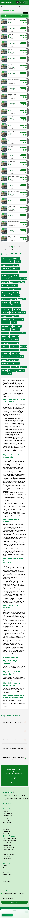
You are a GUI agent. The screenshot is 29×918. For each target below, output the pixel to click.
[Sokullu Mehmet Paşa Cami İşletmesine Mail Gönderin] (23, 127)
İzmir (15, 316)
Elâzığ (13, 299)
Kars (14, 323)
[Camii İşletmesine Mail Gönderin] (23, 105)
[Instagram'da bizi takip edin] (11, 804)
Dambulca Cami (11, 228)
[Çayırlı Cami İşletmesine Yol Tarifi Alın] (26, 150)
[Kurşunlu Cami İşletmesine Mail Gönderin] (23, 60)
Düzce (16, 296)
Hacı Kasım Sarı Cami (12, 183)
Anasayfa (3, 6)
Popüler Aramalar (7, 858)
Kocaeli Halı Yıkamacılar (8, 854)
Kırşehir (5, 333)
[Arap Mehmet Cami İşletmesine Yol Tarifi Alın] (26, 239)
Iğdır (13, 313)
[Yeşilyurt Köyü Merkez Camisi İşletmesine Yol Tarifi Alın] (26, 75)
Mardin (5, 343)
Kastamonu (7, 326)
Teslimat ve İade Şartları (8, 877)
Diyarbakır (6, 296)
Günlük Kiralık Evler (7, 815)
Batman (5, 279)
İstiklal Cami (10, 64)
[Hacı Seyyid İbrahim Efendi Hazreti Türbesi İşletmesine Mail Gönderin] (23, 224)
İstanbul (6, 316)
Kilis (13, 333)
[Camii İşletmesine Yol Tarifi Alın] (26, 105)
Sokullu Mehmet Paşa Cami (13, 124)
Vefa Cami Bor (10, 116)
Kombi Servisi (6, 824)
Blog (4, 870)
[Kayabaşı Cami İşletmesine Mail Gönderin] (23, 202)
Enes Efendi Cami (11, 206)
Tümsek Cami (10, 34)
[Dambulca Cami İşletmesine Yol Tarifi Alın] (26, 232)
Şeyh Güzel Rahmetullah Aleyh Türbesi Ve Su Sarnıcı (14, 79)
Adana (5, 258)
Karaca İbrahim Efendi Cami (13, 176)
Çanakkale (6, 289)
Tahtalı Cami (10, 41)
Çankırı (17, 289)
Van (4, 370)
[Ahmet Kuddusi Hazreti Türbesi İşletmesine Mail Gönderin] (23, 194)
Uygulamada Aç (7, 915)
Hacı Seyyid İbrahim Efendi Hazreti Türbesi (14, 221)
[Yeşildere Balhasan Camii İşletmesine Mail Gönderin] (23, 172)
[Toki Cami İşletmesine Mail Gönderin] (23, 90)
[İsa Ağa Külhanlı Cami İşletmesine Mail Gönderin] (23, 142)
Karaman (6, 323)
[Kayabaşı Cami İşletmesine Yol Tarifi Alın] (26, 202)
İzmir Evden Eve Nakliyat (9, 852)
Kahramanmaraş (8, 319)
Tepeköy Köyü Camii (12, 94)
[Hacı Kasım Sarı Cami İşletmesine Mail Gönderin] (23, 187)
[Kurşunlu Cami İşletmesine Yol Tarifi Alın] (26, 60)
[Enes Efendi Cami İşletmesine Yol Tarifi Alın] (26, 209)
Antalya (15, 268)
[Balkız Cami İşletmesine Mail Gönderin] (23, 112)
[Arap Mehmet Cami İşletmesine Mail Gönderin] (23, 239)
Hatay (5, 313)
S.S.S (4, 883)
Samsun (16, 353)
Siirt (4, 357)
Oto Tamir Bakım (7, 834)
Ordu (5, 350)
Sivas (20, 357)
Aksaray (5, 265)
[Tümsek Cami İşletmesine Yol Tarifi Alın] (26, 37)
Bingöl (5, 282)
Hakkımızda (5, 868)
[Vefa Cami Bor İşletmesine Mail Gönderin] (23, 120)
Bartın (15, 275)
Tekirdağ (6, 363)
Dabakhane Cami (11, 161)
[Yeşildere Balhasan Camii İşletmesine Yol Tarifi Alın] (26, 172)
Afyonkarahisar (8, 262)
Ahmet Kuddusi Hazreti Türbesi (14, 191)
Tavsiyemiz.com (6, 795)
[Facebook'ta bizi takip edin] (4, 804)
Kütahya (14, 336)
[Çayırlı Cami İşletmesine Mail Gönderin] (23, 150)
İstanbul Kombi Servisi (8, 843)
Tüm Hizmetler (6, 872)
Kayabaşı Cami (11, 198)
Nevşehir (15, 347)
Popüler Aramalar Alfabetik (9, 861)
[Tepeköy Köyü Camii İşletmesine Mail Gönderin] (23, 97)
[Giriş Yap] (20, 2)
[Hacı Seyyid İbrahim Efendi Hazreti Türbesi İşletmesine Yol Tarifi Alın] (26, 224)
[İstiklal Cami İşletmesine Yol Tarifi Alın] (26, 67)
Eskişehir (16, 302)
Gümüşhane (7, 309)
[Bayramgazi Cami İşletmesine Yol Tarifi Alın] (26, 22)
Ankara (5, 268)
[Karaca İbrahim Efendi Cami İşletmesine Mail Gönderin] (23, 179)
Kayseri (17, 326)
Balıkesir (6, 275)
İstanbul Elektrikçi (7, 845)
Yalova (12, 370)
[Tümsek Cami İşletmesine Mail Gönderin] (23, 37)
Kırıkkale (6, 330)
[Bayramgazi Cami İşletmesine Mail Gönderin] (23, 22)
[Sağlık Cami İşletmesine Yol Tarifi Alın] (26, 52)
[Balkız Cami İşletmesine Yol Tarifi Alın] (26, 112)
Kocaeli (22, 333)
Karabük (19, 319)
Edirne (5, 299)
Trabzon (6, 367)
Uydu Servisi (6, 829)
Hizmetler (8, 6)
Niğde (23, 347)
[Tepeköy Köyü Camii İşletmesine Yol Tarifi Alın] (26, 97)
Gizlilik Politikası (6, 881)
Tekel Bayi (5, 827)
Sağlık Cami (10, 49)
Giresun (17, 306)
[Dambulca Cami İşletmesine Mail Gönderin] (23, 232)
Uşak (23, 367)
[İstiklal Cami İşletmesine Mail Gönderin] (23, 67)
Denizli (14, 292)
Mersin (14, 343)
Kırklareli (15, 330)
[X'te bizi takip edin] (6, 804)
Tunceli (15, 367)
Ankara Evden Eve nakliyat (9, 838)
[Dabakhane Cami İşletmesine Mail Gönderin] (23, 164)
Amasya (14, 265)
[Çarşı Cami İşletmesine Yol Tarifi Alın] (26, 30)
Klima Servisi (6, 820)
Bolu (21, 282)
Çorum (5, 292)
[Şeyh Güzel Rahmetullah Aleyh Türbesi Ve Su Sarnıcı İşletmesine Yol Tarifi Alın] (26, 82)
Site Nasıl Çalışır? (7, 874)
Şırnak (15, 360)
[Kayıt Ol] (23, 2)
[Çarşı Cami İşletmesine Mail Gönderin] (23, 30)
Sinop (12, 357)
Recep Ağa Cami (11, 154)
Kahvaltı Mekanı (6, 831)
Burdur (5, 285)
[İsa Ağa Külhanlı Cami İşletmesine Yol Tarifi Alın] (26, 142)
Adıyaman (15, 258)
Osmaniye (14, 350)
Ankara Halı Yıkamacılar (8, 847)
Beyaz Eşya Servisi (7, 818)
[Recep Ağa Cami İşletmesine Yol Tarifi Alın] (26, 157)
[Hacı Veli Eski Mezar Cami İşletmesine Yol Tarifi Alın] (26, 217)
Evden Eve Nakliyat (7, 813)
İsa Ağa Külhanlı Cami (12, 139)
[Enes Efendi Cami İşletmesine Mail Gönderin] (23, 209)
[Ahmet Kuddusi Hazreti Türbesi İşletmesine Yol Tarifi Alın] (26, 194)
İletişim (4, 886)
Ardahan (5, 272)
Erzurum (6, 302)
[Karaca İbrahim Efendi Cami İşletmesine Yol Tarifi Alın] (26, 179)
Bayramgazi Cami (11, 19)
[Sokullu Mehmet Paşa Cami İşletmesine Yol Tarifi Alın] (26, 127)
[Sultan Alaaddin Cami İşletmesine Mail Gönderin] (23, 135)
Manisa (15, 340)
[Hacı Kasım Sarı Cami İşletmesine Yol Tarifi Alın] (26, 187)
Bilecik (23, 279)
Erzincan (22, 299)
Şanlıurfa (6, 360)
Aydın (22, 272)
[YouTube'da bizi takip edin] (9, 804)
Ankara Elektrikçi (7, 856)
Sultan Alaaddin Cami (12, 131)
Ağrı (18, 262)
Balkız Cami (10, 109)
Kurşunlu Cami (11, 56)
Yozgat (21, 370)
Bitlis (13, 282)
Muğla (5, 347)
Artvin (14, 272)
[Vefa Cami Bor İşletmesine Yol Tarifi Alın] (26, 120)
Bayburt (14, 279)
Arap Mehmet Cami (11, 236)
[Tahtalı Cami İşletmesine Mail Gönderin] (23, 45)
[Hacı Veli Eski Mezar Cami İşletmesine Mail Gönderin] (23, 217)
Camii (9, 101)
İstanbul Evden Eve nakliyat (9, 840)
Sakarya (6, 353)
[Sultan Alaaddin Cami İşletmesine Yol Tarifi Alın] (26, 135)
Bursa (14, 285)
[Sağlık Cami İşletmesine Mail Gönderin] (23, 52)
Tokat (15, 363)
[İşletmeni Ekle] (17, 2)
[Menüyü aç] (26, 2)
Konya (5, 336)
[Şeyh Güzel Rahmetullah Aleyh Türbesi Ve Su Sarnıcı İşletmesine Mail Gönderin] (23, 82)
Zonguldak (6, 374)
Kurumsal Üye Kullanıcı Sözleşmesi (11, 879)
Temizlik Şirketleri (7, 822)
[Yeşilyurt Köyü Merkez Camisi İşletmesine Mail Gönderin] (23, 75)
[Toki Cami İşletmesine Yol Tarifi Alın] (26, 90)
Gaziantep (6, 306)
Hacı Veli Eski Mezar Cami (13, 213)
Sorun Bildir (15, 902)
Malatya (5, 340)
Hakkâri (17, 309)
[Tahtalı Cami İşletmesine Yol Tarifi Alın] (26, 45)
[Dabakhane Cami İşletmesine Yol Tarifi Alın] (26, 164)
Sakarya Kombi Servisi (8, 849)
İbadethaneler (22, 6)
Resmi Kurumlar (15, 6)
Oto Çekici (5, 811)
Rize (23, 350)
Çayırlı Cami (10, 146)
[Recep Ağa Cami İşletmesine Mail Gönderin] (23, 157)
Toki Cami (10, 86)
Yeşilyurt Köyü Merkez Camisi (13, 71)
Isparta (21, 313)
